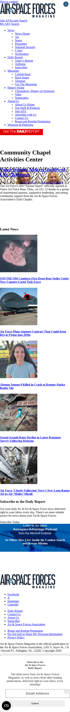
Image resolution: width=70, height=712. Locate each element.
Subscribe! (21, 67)
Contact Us (21, 118)
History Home (15, 87)
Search (23, 20)
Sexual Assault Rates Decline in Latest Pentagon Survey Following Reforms (30, 439)
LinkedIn (12, 604)
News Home (22, 33)
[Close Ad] (67, 691)
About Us (13, 101)
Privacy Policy (16, 637)
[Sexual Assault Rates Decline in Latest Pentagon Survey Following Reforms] (18, 430)
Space (18, 40)
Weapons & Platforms (20, 124)
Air (17, 37)
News (10, 30)
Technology (22, 53)
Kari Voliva (28, 182)
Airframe (20, 64)
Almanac (20, 80)
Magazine (13, 70)
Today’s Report (24, 60)
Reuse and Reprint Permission (32, 121)
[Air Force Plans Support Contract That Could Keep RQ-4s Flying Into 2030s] (18, 324)
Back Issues (22, 77)
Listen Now (35, 550)
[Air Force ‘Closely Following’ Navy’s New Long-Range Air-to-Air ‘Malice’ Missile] (18, 483)
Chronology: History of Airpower (35, 91)
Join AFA (5, 20)
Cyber (18, 50)
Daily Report (15, 57)
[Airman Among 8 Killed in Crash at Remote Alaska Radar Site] (18, 377)
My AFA (5, 23)
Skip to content (9, 1)
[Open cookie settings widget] (6, 705)
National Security (25, 47)
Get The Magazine (26, 84)
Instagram (13, 601)
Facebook (13, 594)
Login (14, 20)
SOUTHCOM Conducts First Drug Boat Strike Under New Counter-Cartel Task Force (34, 280)
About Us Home (25, 104)
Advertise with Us (25, 114)
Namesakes (21, 97)
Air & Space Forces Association (26, 624)
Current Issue (23, 74)
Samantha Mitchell (52, 182)
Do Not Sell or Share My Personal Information (35, 634)
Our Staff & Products (27, 107)
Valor (18, 94)
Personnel (21, 43)
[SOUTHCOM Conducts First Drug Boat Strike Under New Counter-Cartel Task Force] (18, 271)
